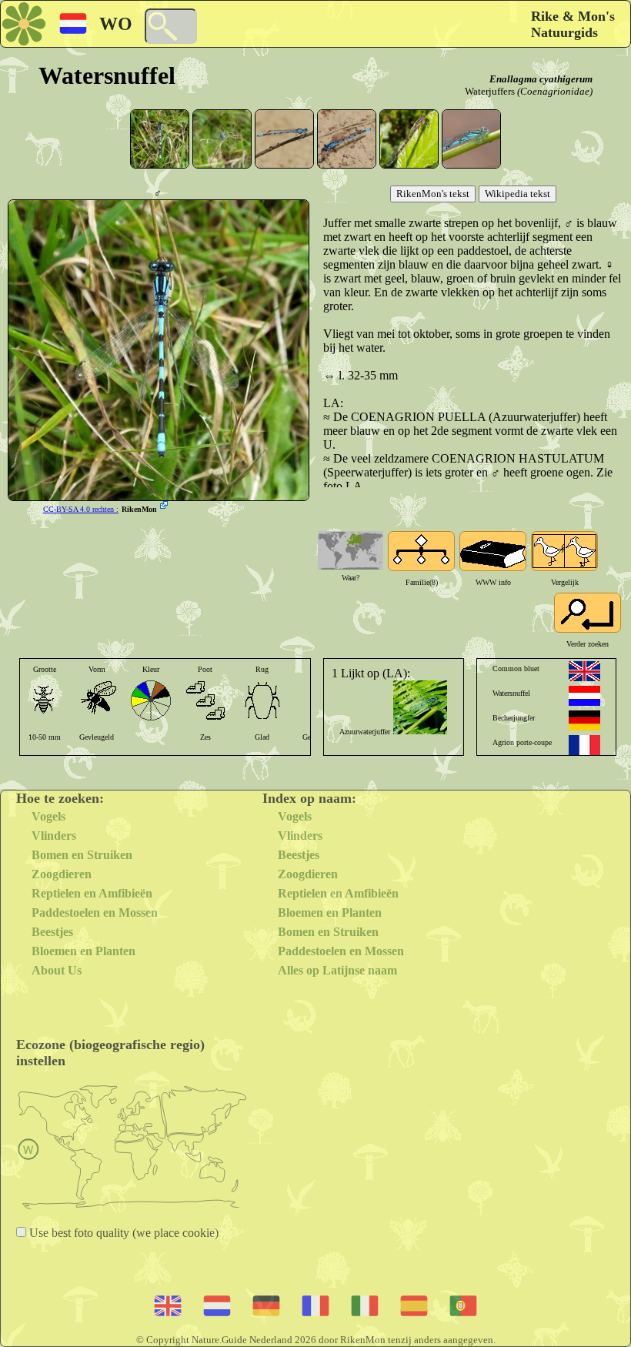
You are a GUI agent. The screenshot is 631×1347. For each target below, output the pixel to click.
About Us (57, 970)
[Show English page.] (584, 671)
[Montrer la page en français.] (584, 745)
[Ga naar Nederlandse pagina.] (584, 696)
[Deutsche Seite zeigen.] (584, 720)
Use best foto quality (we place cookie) (122, 1232)
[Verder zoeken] (587, 613)
